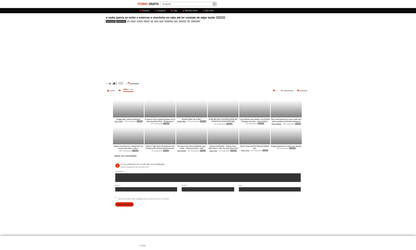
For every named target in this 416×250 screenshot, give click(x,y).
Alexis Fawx (213, 151)
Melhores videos (191, 10)
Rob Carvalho (182, 151)
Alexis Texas (245, 150)
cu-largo (139, 21)
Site (240, 185)
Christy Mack (119, 121)
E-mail (184, 185)
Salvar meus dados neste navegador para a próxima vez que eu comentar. (143, 199)
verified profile (195, 21)
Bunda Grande (110, 21)
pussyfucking (169, 21)
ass (128, 21)
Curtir (112, 91)
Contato (142, 246)
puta (176, 21)
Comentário (119, 171)
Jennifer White (181, 121)
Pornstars (145, 10)
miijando (146, 21)
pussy (161, 21)
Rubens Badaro (276, 124)
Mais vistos (209, 10)
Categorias (161, 10)
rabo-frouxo (182, 21)
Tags (175, 10)
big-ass (133, 21)
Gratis (148, 4)
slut (189, 21)
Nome (117, 185)
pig (152, 21)
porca (156, 21)
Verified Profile (121, 21)
